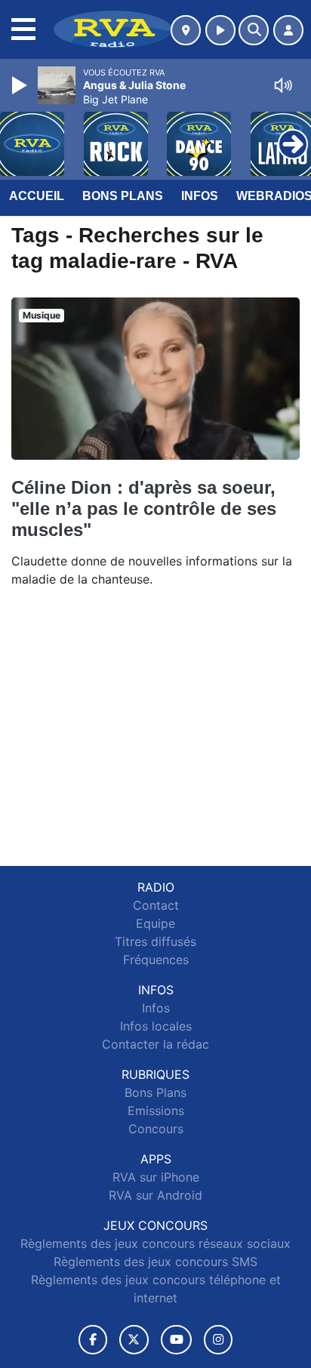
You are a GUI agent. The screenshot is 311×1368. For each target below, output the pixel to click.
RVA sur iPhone (155, 1177)
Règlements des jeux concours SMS (155, 1261)
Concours (155, 1128)
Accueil (36, 195)
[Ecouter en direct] (220, 30)
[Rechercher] (254, 30)
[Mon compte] (288, 30)
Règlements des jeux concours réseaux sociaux (155, 1243)
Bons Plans (122, 195)
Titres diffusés (155, 941)
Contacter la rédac (155, 1044)
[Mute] (283, 85)
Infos (199, 195)
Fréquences (156, 959)
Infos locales (156, 1026)
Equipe (155, 923)
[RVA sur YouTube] (176, 1339)
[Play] (21, 85)
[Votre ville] (186, 30)
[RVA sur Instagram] (218, 1339)
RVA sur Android (155, 1195)
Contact (156, 905)
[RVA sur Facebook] (93, 1339)
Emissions (156, 1110)
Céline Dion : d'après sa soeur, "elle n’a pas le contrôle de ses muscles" (143, 508)
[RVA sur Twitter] (134, 1339)
